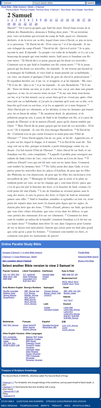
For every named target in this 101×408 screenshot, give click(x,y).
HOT (66, 300)
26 (26, 223)
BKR (28, 341)
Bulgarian (30, 339)
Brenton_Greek (50, 293)
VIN (76, 275)
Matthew (6, 293)
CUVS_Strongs (68, 330)
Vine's (67, 406)
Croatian (37, 339)
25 (66, 215)
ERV (13, 275)
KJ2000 (65, 284)
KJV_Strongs (29, 293)
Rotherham (32, 277)
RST (35, 337)
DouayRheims (8, 297)
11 (51, 19)
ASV (17, 275)
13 (62, 19)
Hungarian (30, 347)
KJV (5, 275)
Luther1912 (68, 312)
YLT (9, 275)
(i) (16, 27)
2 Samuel (40, 7)
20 (14, 23)
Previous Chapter (27, 10)
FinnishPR (30, 345)
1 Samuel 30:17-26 (10, 391)
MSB (10, 279)
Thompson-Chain (29, 406)
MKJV (70, 282)
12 (56, 19)
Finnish (37, 343)
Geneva (6, 295)
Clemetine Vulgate (51, 310)
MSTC (64, 282)
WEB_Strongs (30, 300)
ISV (72, 275)
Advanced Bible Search (88, 257)
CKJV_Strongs (30, 304)
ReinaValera (47, 327)
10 (45, 19)
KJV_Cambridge (9, 337)
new (37, 291)
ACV (29, 281)
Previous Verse (42, 10)
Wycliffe (6, 291)
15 (72, 19)
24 (36, 23)
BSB (5, 279)
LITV (35, 279)
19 (8, 23)
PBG (28, 356)
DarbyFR (32, 325)
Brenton (55, 291)
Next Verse (66, 10)
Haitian (37, 345)
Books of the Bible (86, 261)
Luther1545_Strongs (72, 310)
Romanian (30, 360)
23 (30, 23)
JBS (54, 327)
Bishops (13, 295)
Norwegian (30, 358)
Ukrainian (38, 360)
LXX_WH (76, 291)
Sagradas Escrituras (50, 325)
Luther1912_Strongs (72, 314)
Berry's (45, 406)
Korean (29, 354)
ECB (25, 281)
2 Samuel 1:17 (8, 387)
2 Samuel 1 (55, 10)
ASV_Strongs (29, 297)
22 (25, 23)
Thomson (47, 291)
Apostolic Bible (81, 406)
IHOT (44, 279)
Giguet (25, 325)
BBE (64, 275)
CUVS (64, 328)
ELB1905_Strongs (71, 318)
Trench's (57, 406)
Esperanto (30, 343)
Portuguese (35, 356)
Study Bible (6, 7)
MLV (34, 281)
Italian (37, 350)
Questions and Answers (30, 401)
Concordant (27, 279)
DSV (5, 325)
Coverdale (14, 291)
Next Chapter (77, 10)
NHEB (5, 345)
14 (67, 19)
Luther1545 (68, 308)
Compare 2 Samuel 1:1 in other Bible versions (22, 253)
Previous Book (12, 10)
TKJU (76, 284)
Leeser (6, 341)
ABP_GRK (68, 291)
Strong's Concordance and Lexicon (66, 401)
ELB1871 (67, 316)
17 (83, 19)
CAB (59, 293)
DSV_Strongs (13, 325)
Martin (31, 7)
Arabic (40, 337)
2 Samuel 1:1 (8, 383)
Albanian (29, 337)
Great (13, 293)
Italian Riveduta (32, 352)
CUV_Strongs (72, 326)
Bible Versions (19, 7)
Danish (33, 341)
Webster (14, 339)
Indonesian (30, 350)
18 (89, 19)
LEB (15, 277)
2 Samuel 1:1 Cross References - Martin (19, 257)
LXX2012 (47, 295)
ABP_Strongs (29, 291)
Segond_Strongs (29, 329)
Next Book (88, 10)
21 (19, 23)
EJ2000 (12, 345)
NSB (68, 275)
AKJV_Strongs (30, 302)
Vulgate (47, 308)
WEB (5, 277)
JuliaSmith (31, 275)
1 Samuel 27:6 (8, 396)
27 (48, 231)
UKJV (71, 284)
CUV (64, 326)
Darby (25, 277)
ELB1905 (75, 316)
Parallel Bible (83, 253)
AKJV (10, 277)
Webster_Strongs (31, 295)
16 (78, 19)
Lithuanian (36, 354)
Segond (32, 327)
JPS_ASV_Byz (9, 343)
